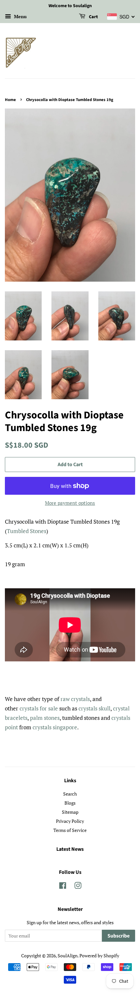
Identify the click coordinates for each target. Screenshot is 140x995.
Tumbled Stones (26, 531)
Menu (20, 16)
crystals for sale (39, 708)
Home (10, 100)
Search (70, 794)
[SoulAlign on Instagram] (77, 887)
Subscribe (118, 935)
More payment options (70, 503)
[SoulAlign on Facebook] (62, 887)
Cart (93, 17)
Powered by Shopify (99, 955)
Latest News (70, 849)
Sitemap (70, 812)
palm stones (45, 717)
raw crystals (75, 699)
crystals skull (94, 708)
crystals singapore (55, 727)
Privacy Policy (70, 821)
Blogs (70, 803)
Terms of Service (70, 830)
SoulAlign (67, 955)
